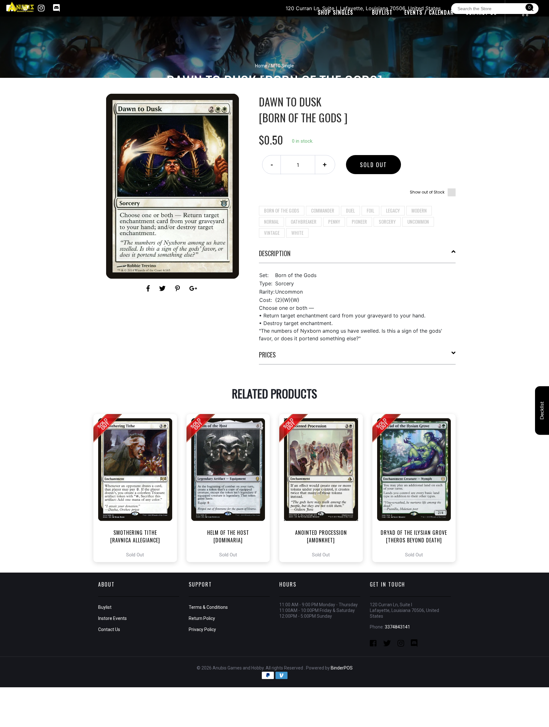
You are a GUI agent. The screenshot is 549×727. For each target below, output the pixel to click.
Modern (419, 210)
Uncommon (418, 221)
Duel (350, 210)
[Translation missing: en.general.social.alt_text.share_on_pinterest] (178, 288)
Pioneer (359, 221)
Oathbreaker (303, 221)
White (297, 232)
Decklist (542, 411)
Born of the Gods (281, 210)
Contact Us (109, 629)
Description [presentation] (274, 253)
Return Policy (202, 618)
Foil (370, 210)
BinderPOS (342, 667)
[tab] (357, 255)
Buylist (105, 607)
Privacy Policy (202, 629)
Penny (334, 221)
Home (261, 65)
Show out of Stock (427, 192)
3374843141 (397, 626)
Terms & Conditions (208, 607)
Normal (271, 221)
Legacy (393, 210)
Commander (322, 210)
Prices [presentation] (267, 354)
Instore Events (112, 618)
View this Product (138, 488)
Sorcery (387, 221)
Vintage (272, 232)
